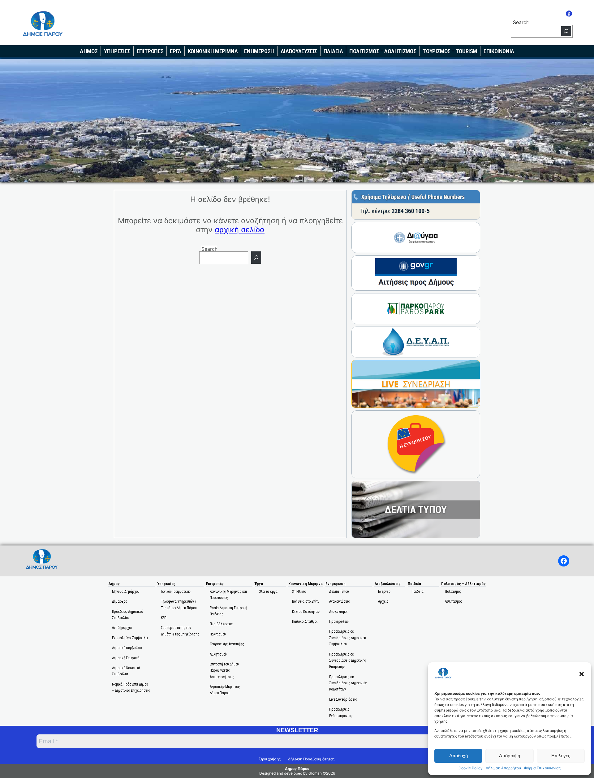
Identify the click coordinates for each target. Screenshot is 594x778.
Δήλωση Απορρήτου (503, 768)
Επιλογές (560, 755)
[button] (582, 674)
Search (520, 21)
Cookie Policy (470, 768)
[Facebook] (569, 13)
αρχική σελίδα (240, 229)
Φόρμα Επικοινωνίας (542, 768)
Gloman (315, 773)
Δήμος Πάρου (297, 768)
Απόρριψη (509, 755)
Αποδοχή (458, 755)
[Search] (566, 31)
